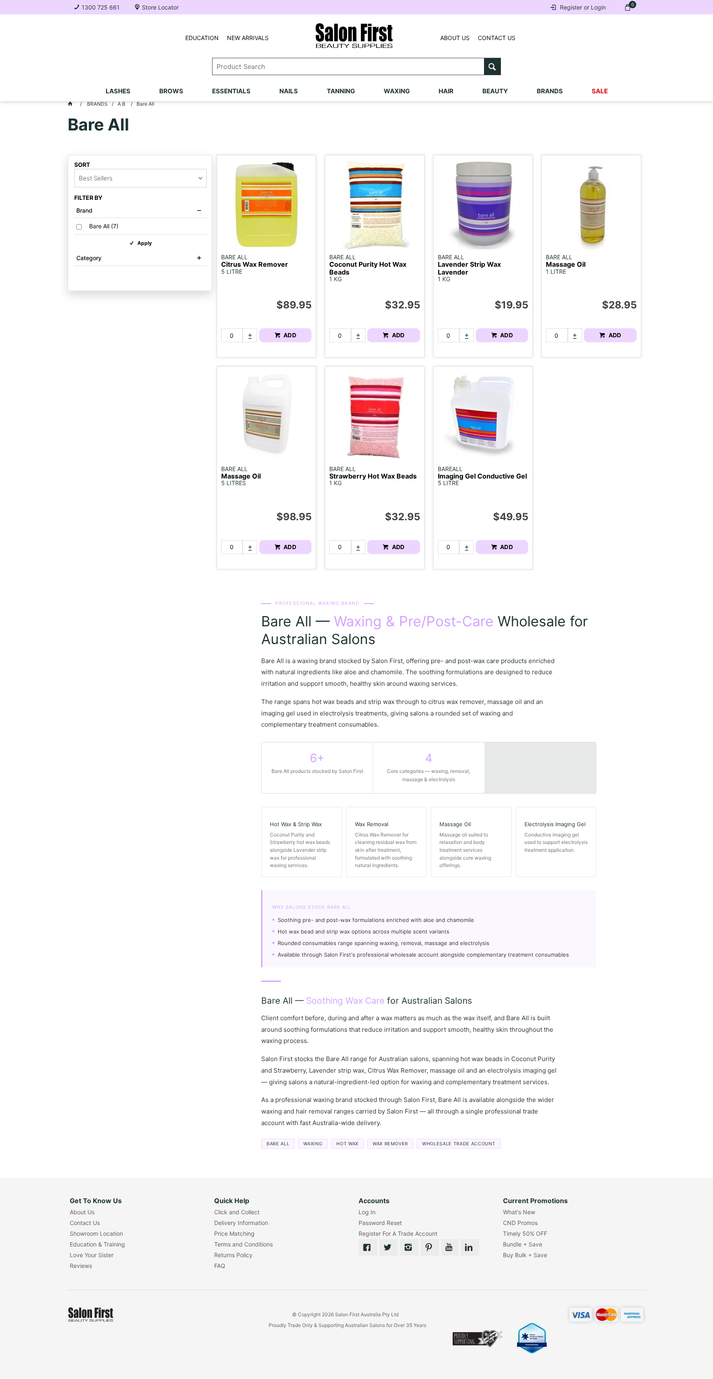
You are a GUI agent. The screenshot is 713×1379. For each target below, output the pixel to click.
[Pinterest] (429, 1247)
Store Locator (160, 7)
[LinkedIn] (469, 1247)
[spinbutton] (232, 335)
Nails (288, 91)
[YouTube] (449, 1247)
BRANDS (550, 91)
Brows (171, 91)
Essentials (231, 91)
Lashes (118, 91)
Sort (82, 164)
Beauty (495, 91)
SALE (600, 91)
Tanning (341, 91)
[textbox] (348, 66)
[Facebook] (368, 1247)
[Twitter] (388, 1247)
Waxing (397, 91)
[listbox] (140, 178)
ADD (289, 335)
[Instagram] (409, 1247)
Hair (446, 91)
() (103, 226)
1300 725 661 (101, 7)
